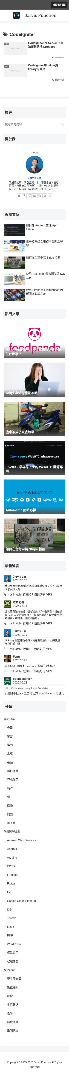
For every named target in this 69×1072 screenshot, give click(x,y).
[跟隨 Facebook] (24, 195)
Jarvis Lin (34, 177)
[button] (62, 124)
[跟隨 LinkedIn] (34, 195)
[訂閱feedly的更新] (44, 195)
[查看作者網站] (19, 195)
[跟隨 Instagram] (29, 195)
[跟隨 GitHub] (39, 195)
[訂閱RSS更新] (50, 195)
